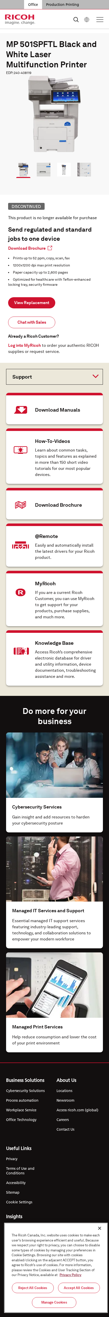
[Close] (99, 1228)
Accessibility (16, 1182)
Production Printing (62, 4)
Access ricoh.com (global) (77, 1110)
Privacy (11, 1159)
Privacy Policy (70, 1275)
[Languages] (87, 20)
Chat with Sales (31, 322)
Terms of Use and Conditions (20, 1170)
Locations (64, 1090)
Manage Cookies (54, 1302)
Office (33, 4)
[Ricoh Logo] (20, 19)
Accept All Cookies (79, 1288)
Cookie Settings (19, 1202)
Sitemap (13, 1192)
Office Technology (21, 1119)
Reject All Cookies (32, 1288)
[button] (21, 167)
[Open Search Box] (76, 19)
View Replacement (31, 302)
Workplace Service (21, 1110)
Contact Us (65, 1129)
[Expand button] (50, 376)
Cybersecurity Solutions (25, 1090)
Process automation (22, 1100)
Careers (63, 1119)
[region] (56, 1268)
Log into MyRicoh (24, 345)
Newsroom (65, 1100)
